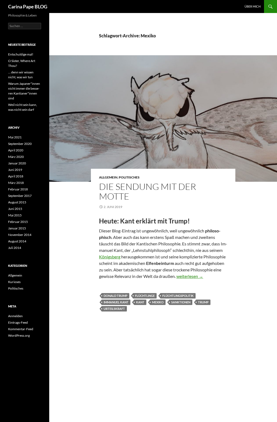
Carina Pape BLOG (27, 6)
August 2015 (17, 202)
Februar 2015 (18, 222)
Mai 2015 (15, 215)
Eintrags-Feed (18, 322)
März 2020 (16, 157)
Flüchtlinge (145, 295)
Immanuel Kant (116, 302)
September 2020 (20, 144)
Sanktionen (180, 302)
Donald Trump (115, 295)
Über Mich (252, 6)
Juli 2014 (14, 248)
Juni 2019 (15, 170)
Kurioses (14, 282)
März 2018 (16, 183)
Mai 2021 (15, 137)
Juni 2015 (15, 209)
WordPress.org (19, 335)
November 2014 (19, 235)
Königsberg (109, 256)
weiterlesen (189, 276)
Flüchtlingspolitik (178, 295)
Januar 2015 (17, 228)
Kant (140, 302)
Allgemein (108, 177)
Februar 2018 (18, 189)
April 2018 (15, 176)
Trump (203, 302)
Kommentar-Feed (20, 329)
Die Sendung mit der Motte (147, 191)
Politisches (129, 177)
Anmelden (15, 316)
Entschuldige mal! (20, 54)
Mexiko (158, 302)
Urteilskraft (114, 308)
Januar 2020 (17, 163)
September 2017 (20, 196)
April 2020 (15, 150)
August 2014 (17, 241)
